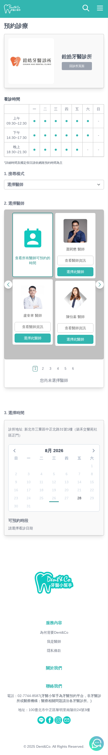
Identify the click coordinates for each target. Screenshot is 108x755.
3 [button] (29, 474)
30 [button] (16, 506)
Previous (19, 285)
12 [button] (54, 482)
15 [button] (92, 482)
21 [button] (79, 490)
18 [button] (41, 490)
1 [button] (92, 466)
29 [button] (92, 498)
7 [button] (79, 474)
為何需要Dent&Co (54, 632)
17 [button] (29, 490)
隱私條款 (54, 651)
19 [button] (54, 490)
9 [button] (16, 482)
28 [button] (79, 498)
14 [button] (79, 482)
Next (89, 285)
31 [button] (29, 506)
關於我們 (54, 668)
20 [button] (67, 490)
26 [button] (54, 498)
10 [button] (29, 482)
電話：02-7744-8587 (23, 696)
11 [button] (41, 482)
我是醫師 (54, 641)
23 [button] (16, 498)
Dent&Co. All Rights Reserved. (60, 746)
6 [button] (67, 474)
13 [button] (67, 482)
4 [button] (41, 474)
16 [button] (16, 490)
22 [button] (92, 490)
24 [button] (29, 498)
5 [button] (54, 474)
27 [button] (67, 498)
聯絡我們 (54, 686)
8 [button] (92, 474)
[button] (15, 450)
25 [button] (41, 498)
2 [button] (16, 474)
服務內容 (54, 623)
